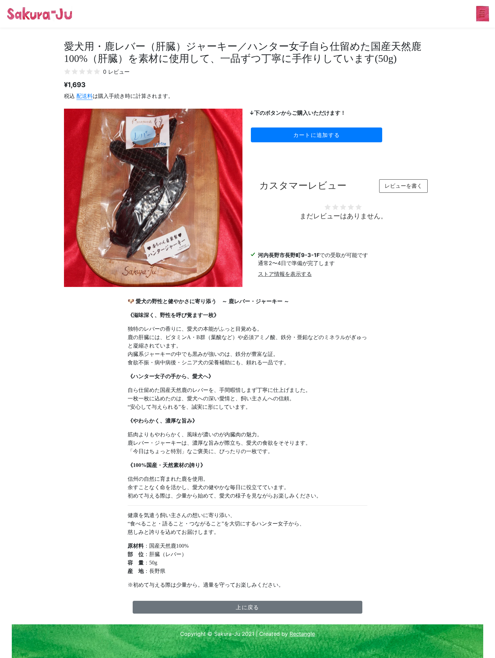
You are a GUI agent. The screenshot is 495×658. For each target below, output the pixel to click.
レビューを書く (403, 185)
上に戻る (247, 607)
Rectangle (302, 633)
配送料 (84, 96)
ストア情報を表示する (285, 273)
